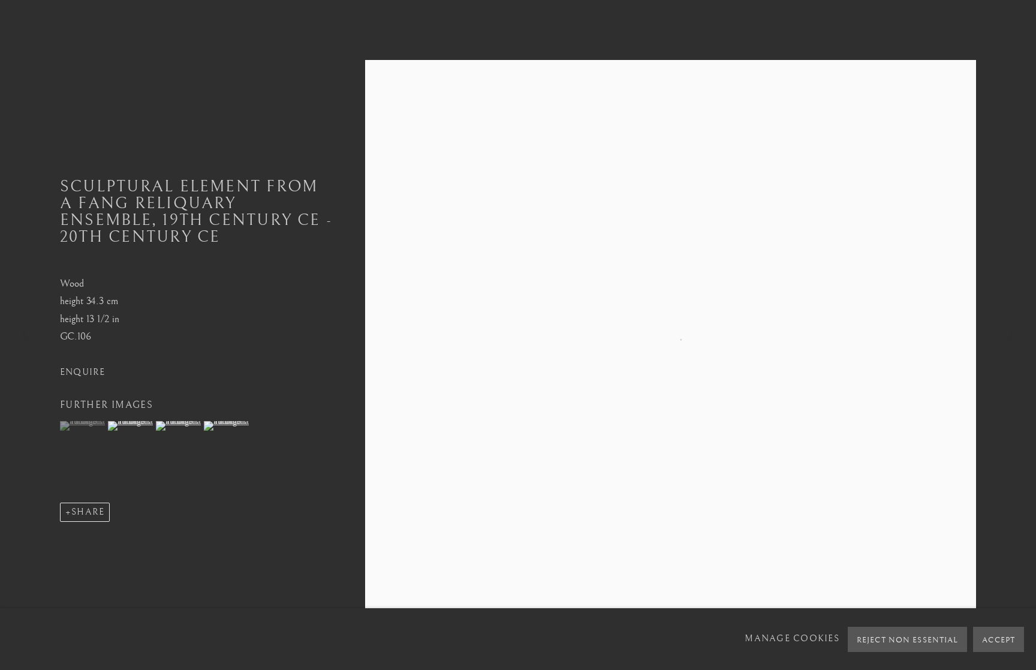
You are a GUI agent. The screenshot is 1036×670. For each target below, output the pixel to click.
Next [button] (1010, 335)
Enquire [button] (83, 372)
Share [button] (87, 512)
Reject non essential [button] (907, 640)
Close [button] (1009, 27)
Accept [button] (998, 640)
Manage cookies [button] (792, 638)
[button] (82, 426)
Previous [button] (26, 335)
